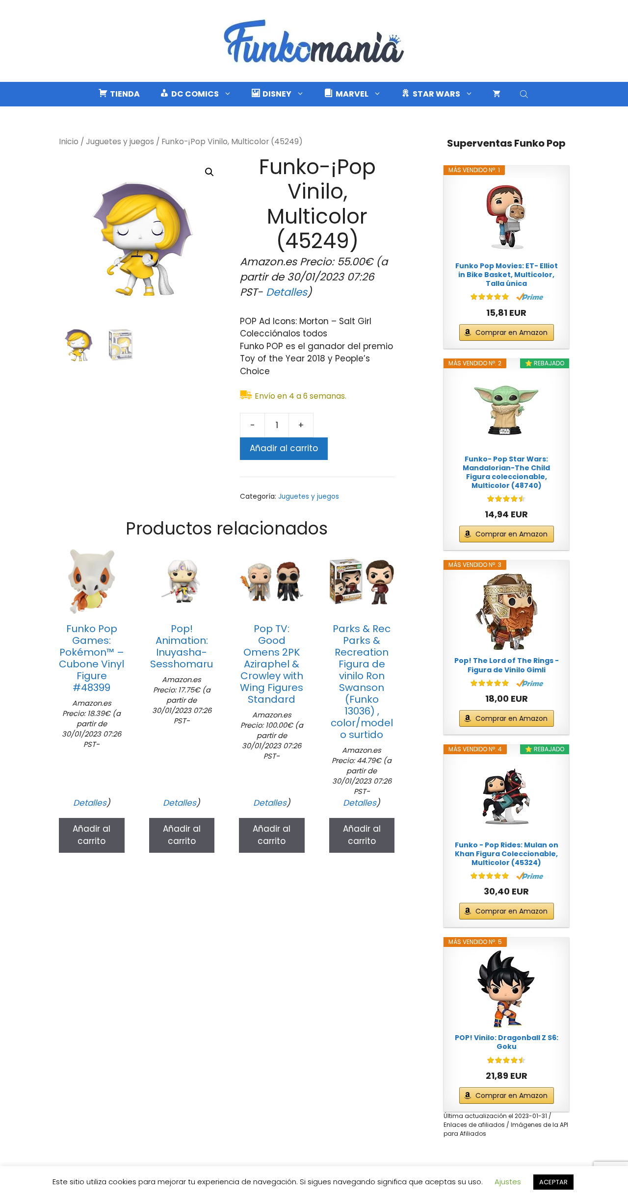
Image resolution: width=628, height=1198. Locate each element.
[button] (209, 172)
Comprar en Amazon (511, 332)
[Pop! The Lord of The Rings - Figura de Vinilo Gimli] (506, 612)
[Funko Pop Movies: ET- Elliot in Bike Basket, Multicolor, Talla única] (506, 217)
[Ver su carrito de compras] (496, 94)
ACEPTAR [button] (553, 1182)
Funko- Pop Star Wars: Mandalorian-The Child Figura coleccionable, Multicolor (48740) (506, 472)
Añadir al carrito (284, 448)
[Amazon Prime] (529, 297)
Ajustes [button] (508, 1181)
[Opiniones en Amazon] (489, 297)
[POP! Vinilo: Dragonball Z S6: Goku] (506, 989)
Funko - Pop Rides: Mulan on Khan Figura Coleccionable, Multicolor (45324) (506, 854)
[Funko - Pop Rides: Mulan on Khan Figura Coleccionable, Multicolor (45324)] (506, 796)
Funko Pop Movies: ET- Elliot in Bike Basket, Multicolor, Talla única (506, 274)
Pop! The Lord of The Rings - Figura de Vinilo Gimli (506, 665)
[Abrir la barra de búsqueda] (525, 94)
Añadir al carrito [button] (91, 835)
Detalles (286, 292)
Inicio (68, 141)
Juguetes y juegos (120, 141)
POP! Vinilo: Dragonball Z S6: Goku (506, 1042)
